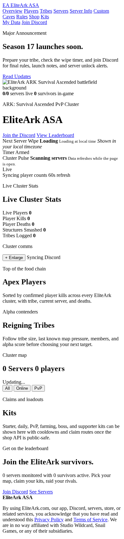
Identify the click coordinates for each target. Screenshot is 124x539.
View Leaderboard (55, 135)
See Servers (41, 491)
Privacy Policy (49, 519)
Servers (60, 11)
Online (22, 388)
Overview (13, 11)
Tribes (46, 11)
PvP (38, 388)
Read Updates (17, 76)
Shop (34, 16)
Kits (45, 16)
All (7, 388)
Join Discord (34, 22)
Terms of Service (90, 519)
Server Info (81, 11)
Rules (22, 16)
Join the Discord (19, 135)
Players (31, 11)
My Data (11, 22)
